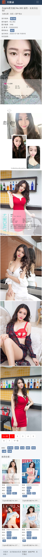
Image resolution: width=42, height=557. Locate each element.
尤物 (4, 496)
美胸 (9, 451)
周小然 (9, 535)
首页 (11, 14)
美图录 (24, 552)
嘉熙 (12, 30)
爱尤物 (13, 19)
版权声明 (31, 552)
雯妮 (28, 490)
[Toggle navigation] (37, 2)
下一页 (16, 441)
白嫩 (4, 451)
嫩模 (28, 448)
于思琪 (29, 535)
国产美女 (18, 14)
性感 (22, 448)
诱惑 (33, 448)
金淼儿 (9, 490)
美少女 (25, 496)
